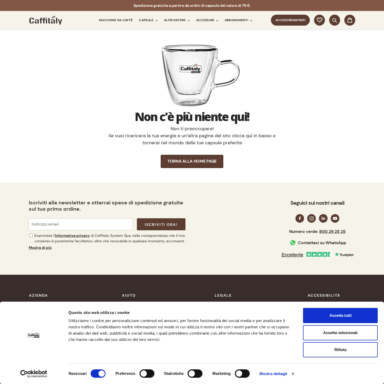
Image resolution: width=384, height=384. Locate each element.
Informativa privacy (72, 235)
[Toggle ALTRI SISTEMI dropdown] (188, 20)
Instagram (311, 218)
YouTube (335, 218)
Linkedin (323, 218)
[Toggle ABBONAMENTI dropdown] (250, 20)
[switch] (146, 373)
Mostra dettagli (273, 373)
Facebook (299, 218)
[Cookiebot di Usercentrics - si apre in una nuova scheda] (34, 374)
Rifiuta (340, 349)
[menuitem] (116, 20)
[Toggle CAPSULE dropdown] (156, 20)
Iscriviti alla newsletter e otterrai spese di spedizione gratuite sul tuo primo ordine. (106, 205)
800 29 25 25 (332, 231)
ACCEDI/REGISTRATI (292, 20)
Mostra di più (40, 247)
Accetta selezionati (340, 332)
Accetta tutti (340, 315)
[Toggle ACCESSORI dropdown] (216, 20)
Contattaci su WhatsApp (322, 242)
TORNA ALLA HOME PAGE (192, 161)
